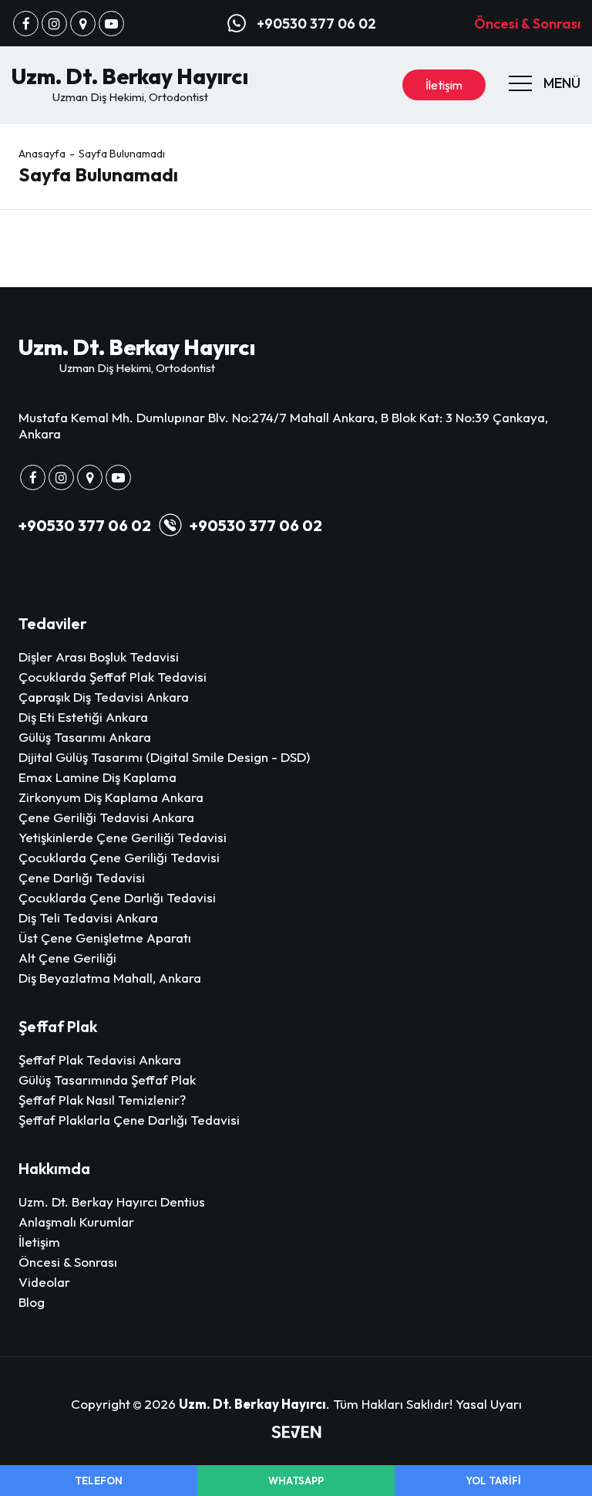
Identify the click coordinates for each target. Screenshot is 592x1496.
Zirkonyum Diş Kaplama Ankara (111, 797)
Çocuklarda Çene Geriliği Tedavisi (119, 857)
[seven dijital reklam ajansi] (296, 1433)
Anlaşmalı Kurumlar (76, 1221)
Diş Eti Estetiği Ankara (83, 717)
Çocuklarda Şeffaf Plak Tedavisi (112, 676)
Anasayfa (42, 154)
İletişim (444, 85)
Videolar (44, 1282)
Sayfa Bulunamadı (122, 154)
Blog (31, 1302)
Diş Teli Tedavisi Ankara (88, 917)
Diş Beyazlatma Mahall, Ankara (109, 978)
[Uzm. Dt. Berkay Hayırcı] (26, 23)
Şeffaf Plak (57, 1026)
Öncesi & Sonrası (527, 23)
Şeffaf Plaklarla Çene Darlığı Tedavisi (129, 1120)
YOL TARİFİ (493, 1480)
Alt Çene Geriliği (67, 957)
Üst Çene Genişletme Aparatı (104, 937)
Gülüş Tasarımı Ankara (84, 737)
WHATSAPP (296, 1480)
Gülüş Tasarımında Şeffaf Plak (107, 1079)
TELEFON (99, 1480)
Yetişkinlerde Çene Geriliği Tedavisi (122, 837)
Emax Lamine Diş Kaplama (97, 777)
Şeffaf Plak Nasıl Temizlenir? (102, 1100)
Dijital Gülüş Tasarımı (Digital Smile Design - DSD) (164, 757)
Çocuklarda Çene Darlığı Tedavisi (117, 897)
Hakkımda (54, 1168)
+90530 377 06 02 (84, 525)
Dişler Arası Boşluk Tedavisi (98, 656)
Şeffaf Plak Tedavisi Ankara (99, 1059)
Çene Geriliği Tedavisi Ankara (106, 817)
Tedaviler (52, 623)
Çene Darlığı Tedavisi (81, 877)
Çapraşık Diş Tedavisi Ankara (103, 697)
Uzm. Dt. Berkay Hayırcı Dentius (111, 1201)
